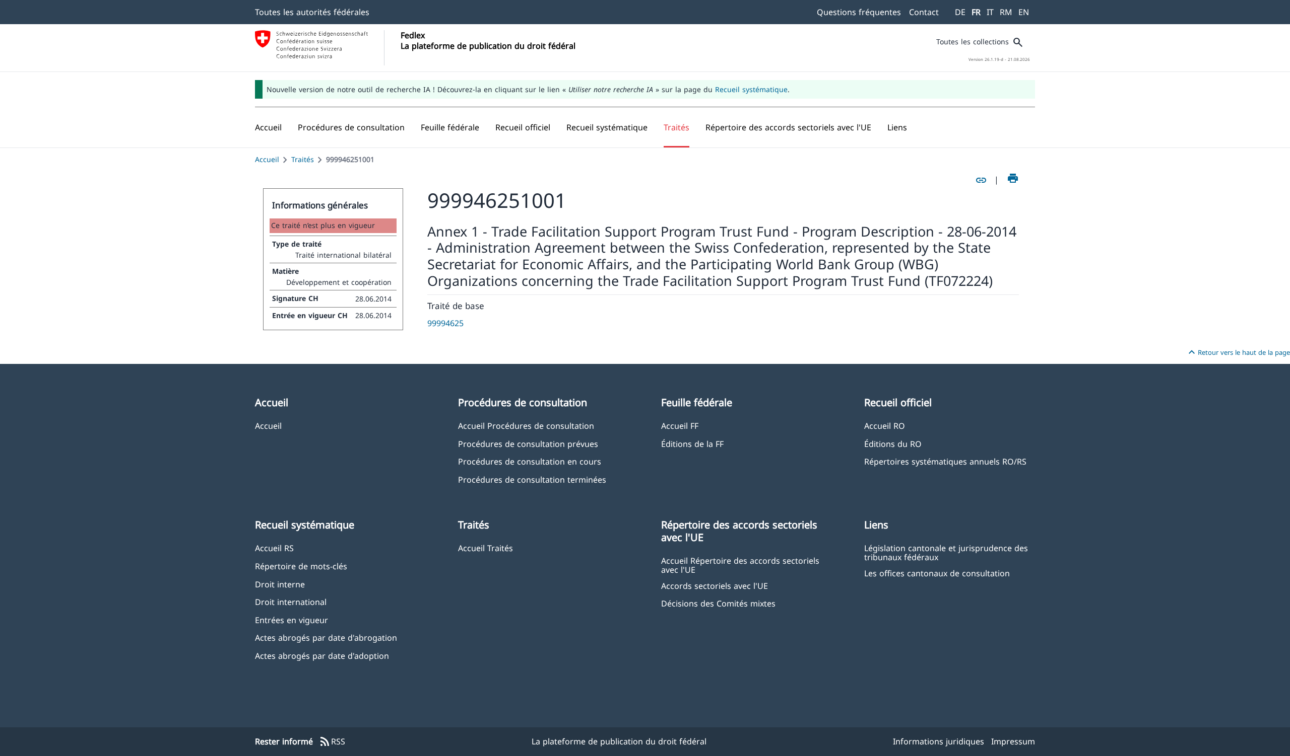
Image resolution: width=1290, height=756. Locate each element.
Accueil (267, 159)
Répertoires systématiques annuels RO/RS (945, 461)
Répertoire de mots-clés (301, 566)
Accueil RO (884, 425)
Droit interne (280, 584)
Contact (924, 12)
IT (990, 12)
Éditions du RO (893, 443)
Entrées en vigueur (291, 620)
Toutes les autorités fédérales (312, 12)
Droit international (291, 601)
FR (976, 12)
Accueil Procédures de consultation (526, 425)
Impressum (1013, 741)
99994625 (445, 323)
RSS (332, 741)
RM (1006, 12)
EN (1023, 12)
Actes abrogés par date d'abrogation (326, 637)
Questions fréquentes (859, 12)
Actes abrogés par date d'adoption (322, 655)
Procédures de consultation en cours (529, 461)
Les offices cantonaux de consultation (937, 573)
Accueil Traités (485, 548)
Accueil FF (679, 425)
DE (960, 12)
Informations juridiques (938, 741)
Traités (302, 159)
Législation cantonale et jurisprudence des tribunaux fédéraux (946, 552)
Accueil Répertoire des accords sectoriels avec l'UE (740, 564)
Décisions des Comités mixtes (718, 603)
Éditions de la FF (692, 443)
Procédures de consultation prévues (528, 443)
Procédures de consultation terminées (532, 479)
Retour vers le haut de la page (1238, 352)
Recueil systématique (751, 89)
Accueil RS (274, 548)
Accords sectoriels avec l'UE (714, 585)
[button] (351, 127)
